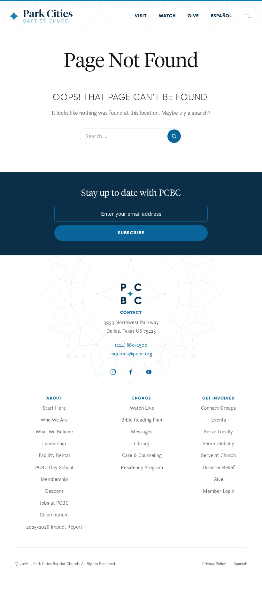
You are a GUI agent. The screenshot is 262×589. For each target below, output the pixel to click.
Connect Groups (218, 408)
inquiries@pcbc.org (131, 353)
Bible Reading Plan (141, 419)
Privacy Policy (214, 563)
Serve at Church (218, 455)
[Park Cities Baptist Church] (41, 16)
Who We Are (54, 419)
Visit (141, 16)
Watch (167, 16)
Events (218, 419)
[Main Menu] (248, 16)
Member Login (218, 491)
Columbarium (54, 514)
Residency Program (142, 467)
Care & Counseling (142, 455)
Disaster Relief (219, 467)
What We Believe (54, 431)
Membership (54, 479)
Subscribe (131, 233)
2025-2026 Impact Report (54, 526)
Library (142, 443)
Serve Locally (218, 431)
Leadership (54, 443)
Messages (141, 431)
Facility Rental (54, 455)
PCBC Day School (54, 467)
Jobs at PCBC (54, 503)
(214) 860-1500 (131, 345)
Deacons (54, 491)
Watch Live (142, 408)
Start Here (54, 408)
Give (193, 16)
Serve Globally (218, 443)
